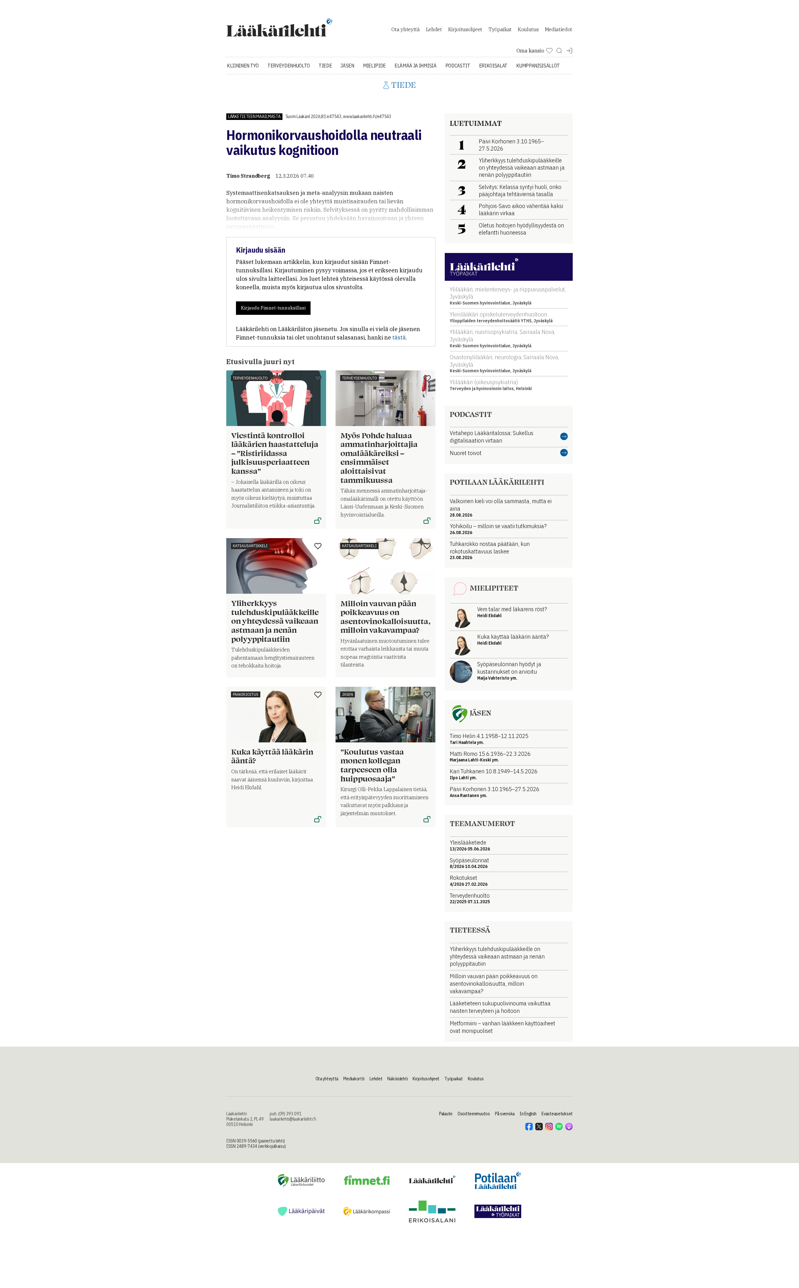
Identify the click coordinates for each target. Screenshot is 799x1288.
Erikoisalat (493, 65)
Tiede (325, 65)
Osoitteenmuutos (474, 1114)
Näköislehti (397, 1079)
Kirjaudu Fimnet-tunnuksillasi (273, 308)
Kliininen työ (243, 65)
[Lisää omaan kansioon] (317, 379)
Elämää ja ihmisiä (416, 65)
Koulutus (528, 29)
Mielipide (374, 65)
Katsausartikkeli (250, 545)
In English (528, 1114)
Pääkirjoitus (245, 694)
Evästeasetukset (557, 1114)
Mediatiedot (558, 29)
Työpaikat (500, 29)
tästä (399, 337)
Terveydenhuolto (288, 65)
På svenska (505, 1114)
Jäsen (347, 65)
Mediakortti (354, 1079)
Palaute (446, 1114)
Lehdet (434, 29)
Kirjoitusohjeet (465, 29)
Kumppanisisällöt (538, 65)
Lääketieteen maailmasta (254, 116)
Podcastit (457, 65)
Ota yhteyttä (405, 29)
